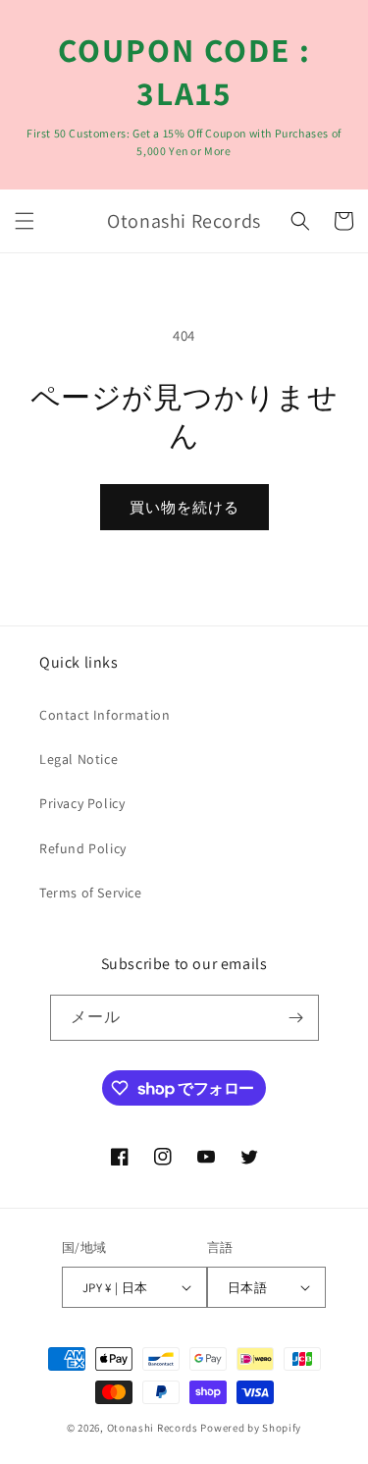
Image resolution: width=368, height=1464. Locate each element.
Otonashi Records (152, 1428)
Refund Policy (83, 848)
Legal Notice (78, 759)
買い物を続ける (184, 507)
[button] (24, 221)
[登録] (296, 1018)
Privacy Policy (82, 803)
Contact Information (104, 715)
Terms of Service (90, 892)
